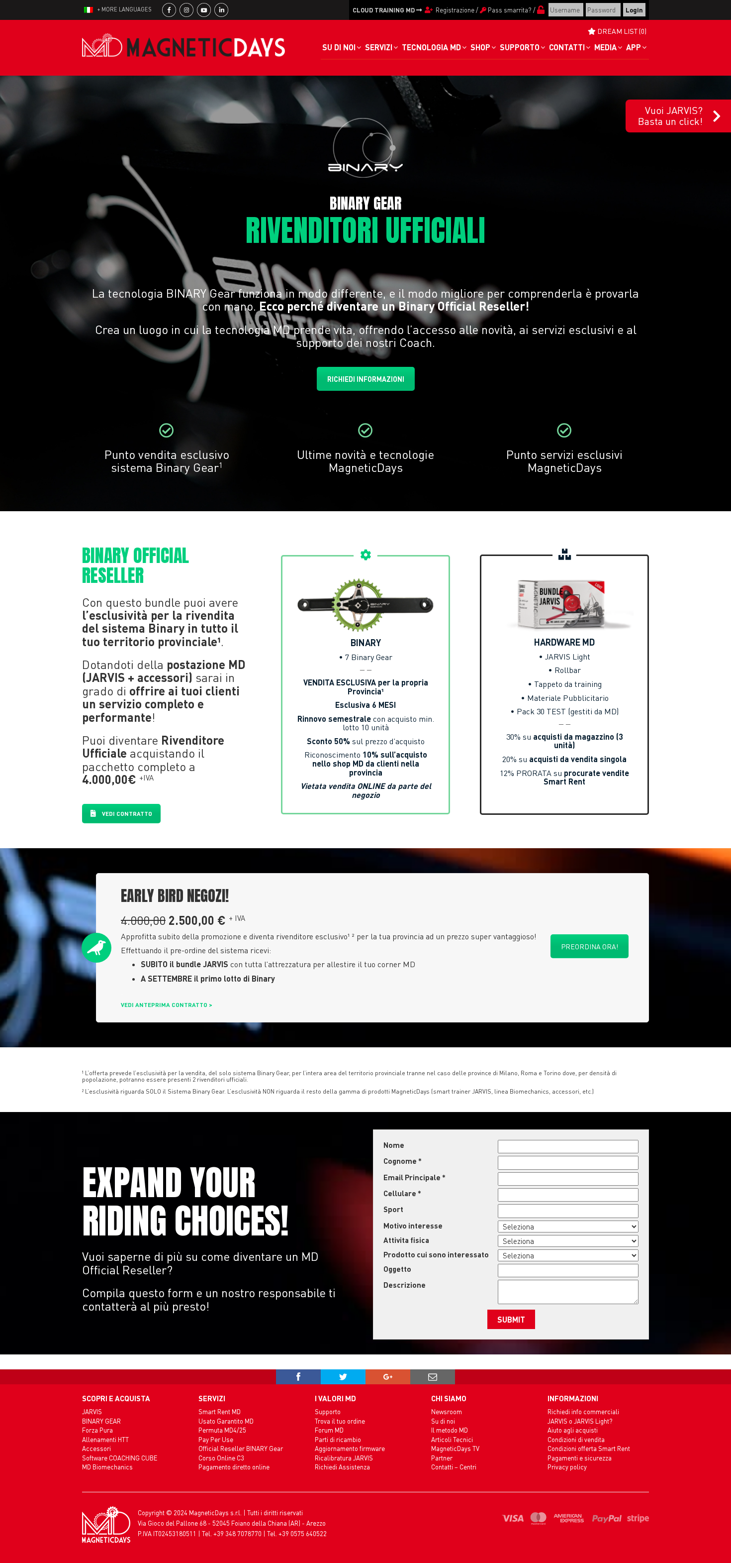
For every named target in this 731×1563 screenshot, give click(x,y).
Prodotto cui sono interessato (436, 1254)
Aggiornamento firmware (350, 1448)
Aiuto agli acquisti (573, 1430)
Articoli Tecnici (452, 1439)
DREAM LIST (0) (621, 30)
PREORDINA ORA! (589, 946)
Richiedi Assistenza (342, 1466)
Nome (393, 1145)
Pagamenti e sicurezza (580, 1457)
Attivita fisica (406, 1240)
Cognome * (402, 1161)
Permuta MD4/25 (222, 1430)
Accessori (96, 1448)
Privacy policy (567, 1466)
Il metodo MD (449, 1430)
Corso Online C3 (221, 1457)
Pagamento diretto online (234, 1466)
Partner (442, 1457)
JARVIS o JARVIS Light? (580, 1421)
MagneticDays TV (455, 1448)
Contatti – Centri (453, 1466)
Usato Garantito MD (226, 1421)
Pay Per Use (215, 1439)
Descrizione (404, 1285)
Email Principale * (414, 1177)
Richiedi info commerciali (583, 1411)
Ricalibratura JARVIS (344, 1457)
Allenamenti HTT (105, 1439)
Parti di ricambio (338, 1439)
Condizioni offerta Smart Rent (589, 1448)
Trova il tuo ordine (340, 1421)
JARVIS (92, 1411)
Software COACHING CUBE (119, 1457)
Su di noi (443, 1421)
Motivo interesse (413, 1225)
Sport (393, 1209)
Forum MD (329, 1430)
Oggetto (397, 1269)
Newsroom (446, 1411)
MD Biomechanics (107, 1466)
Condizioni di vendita (576, 1439)
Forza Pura (97, 1430)
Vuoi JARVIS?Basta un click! (670, 115)
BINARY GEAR (101, 1421)
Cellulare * (402, 1193)
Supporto (328, 1411)
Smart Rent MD (219, 1411)
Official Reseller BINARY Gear (240, 1448)
